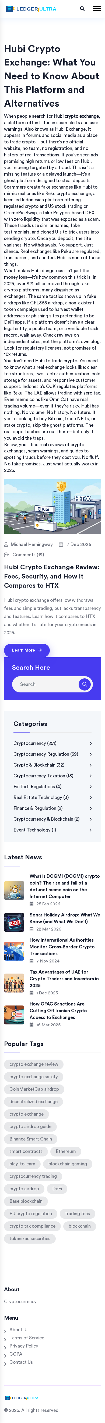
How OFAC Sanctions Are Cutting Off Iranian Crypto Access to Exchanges (58, 1011)
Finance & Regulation (38, 808)
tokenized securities (29, 1238)
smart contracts (26, 1151)
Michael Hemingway (32, 544)
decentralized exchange (33, 1101)
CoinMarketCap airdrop (34, 1089)
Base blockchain (26, 1201)
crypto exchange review (33, 1064)
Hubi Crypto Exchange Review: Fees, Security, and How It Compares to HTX (52, 576)
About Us (19, 1329)
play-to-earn (22, 1164)
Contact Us (21, 1362)
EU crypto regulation (30, 1213)
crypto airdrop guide (30, 1126)
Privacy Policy (23, 1346)
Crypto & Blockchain (39, 765)
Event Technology (34, 830)
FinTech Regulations (37, 786)
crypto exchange (26, 1114)
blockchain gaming (67, 1164)
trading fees (77, 1213)
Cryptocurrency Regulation (45, 754)
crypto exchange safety (33, 1076)
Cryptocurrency (35, 743)
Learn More (24, 650)
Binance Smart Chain (30, 1139)
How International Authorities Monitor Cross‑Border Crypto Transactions (62, 947)
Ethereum (66, 1151)
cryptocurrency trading (33, 1176)
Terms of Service (26, 1338)
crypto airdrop (24, 1189)
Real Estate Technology (41, 797)
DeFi (57, 1189)
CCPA (15, 1354)
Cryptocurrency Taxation (43, 776)
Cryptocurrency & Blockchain (46, 819)
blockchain (80, 1226)
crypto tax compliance (32, 1226)
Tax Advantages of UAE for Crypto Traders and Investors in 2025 (64, 979)
